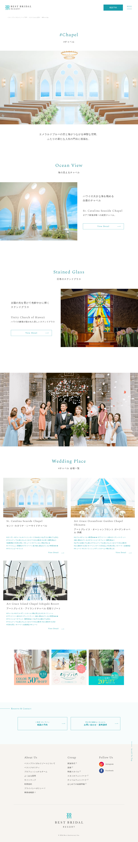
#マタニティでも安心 (14, 540)
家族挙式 (71, 763)
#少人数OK (37, 540)
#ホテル (77, 537)
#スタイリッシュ (88, 548)
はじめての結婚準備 (76, 784)
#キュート (27, 543)
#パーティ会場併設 (123, 546)
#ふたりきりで (27, 540)
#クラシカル (36, 543)
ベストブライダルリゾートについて (39, 763)
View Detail (103, 226)
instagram (110, 764)
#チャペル (18, 537)
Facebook (110, 770)
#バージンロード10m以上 (31, 537)
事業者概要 (29, 792)
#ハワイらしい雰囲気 (14, 546)
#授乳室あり (52, 540)
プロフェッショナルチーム (36, 772)
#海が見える (45, 543)
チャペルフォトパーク (77, 780)
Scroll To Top (132, 755)
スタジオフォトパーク (77, 776)
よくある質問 (30, 776)
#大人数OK (122, 543)
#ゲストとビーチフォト (14, 548)
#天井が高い (18, 543)
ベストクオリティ (32, 767)
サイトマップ (30, 780)
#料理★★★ (53, 546)
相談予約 (113, 7)
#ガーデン (10, 537)
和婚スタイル (73, 772)
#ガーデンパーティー (118, 537)
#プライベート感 (28, 546)
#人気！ (44, 540)
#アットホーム (100, 548)
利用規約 (28, 784)
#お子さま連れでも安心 (49, 537)
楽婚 (69, 767)
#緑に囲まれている (42, 546)
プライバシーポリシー (34, 788)
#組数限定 (10, 543)
